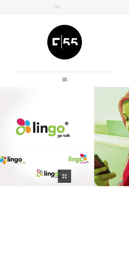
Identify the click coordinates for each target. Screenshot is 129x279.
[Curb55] (64, 42)
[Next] (57, 7)
